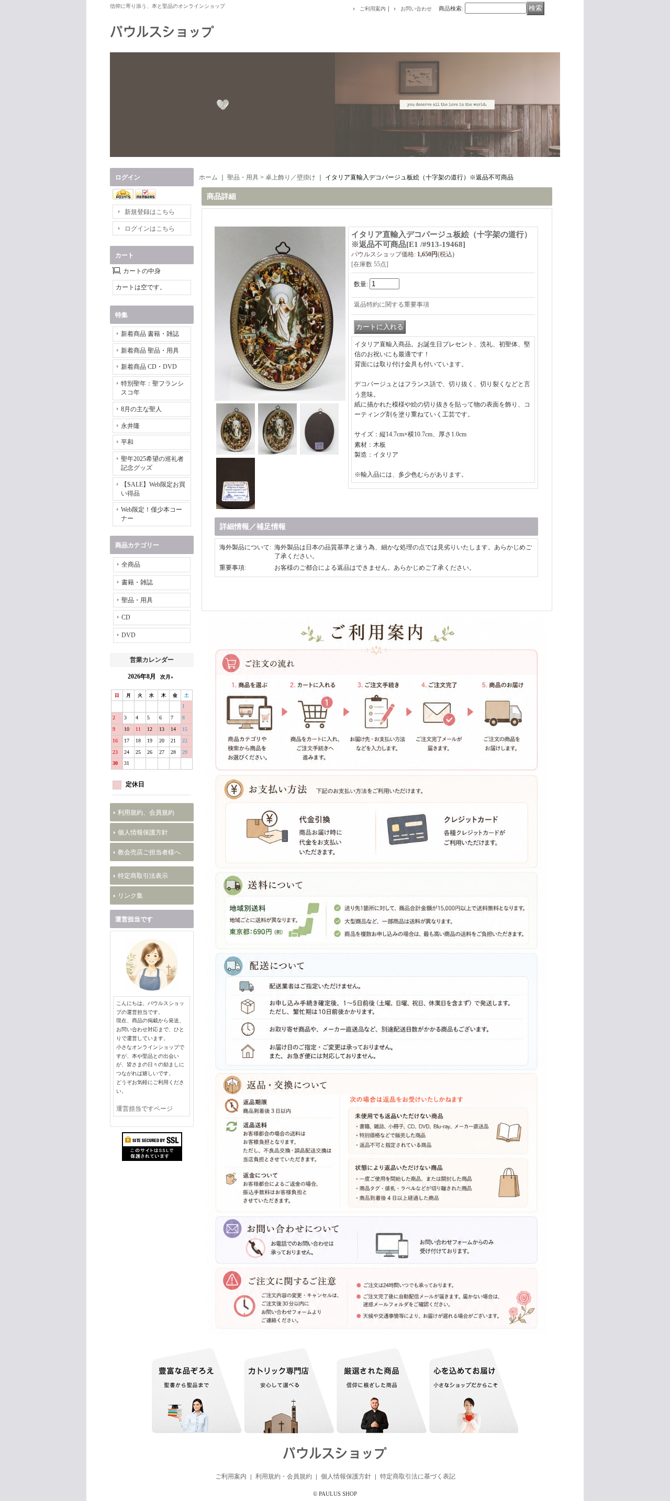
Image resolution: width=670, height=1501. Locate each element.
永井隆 (130, 426)
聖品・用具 (137, 600)
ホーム (208, 177)
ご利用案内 (373, 9)
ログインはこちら (150, 228)
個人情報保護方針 (143, 832)
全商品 (130, 564)
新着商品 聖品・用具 (150, 350)
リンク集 (130, 895)
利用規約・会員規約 (283, 1476)
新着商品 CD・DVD (149, 366)
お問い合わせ (416, 9)
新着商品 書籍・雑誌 (150, 333)
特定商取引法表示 (143, 875)
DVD (128, 635)
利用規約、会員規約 (146, 812)
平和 (127, 442)
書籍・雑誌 (137, 582)
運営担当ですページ (144, 1108)
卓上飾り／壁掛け (290, 177)
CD (125, 617)
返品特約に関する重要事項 (391, 304)
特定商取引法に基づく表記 (417, 1476)
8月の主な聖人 (141, 409)
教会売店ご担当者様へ (149, 852)
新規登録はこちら (150, 212)
